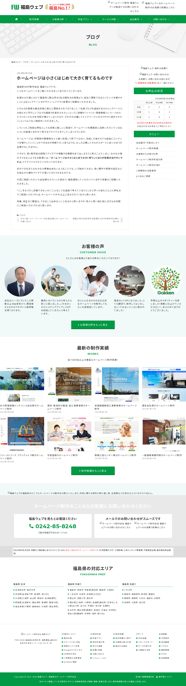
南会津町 (53, 606)
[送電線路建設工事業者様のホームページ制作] (117, 399)
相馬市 (127, 594)
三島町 (25, 598)
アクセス (164, 646)
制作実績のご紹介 (123, 638)
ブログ (23, 215)
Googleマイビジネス (73, 650)
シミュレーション (100, 658)
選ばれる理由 (121, 646)
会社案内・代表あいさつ (147, 142)
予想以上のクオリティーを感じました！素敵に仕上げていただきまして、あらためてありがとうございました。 (165, 305)
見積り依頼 (97, 650)
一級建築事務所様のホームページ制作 (162, 455)
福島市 (73, 589)
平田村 (91, 605)
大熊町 (135, 602)
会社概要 (165, 642)
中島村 (104, 610)
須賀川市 (81, 598)
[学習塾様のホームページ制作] (69, 449)
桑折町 (95, 589)
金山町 (33, 598)
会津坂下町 (27, 594)
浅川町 (98, 605)
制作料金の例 (98, 642)
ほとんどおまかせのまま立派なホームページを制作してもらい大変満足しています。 (92, 304)
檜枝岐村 (36, 606)
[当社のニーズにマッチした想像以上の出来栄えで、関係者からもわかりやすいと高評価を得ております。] (20, 294)
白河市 (73, 610)
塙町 (94, 613)
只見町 (45, 606)
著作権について (165, 676)
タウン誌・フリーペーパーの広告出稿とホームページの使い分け (44, 220)
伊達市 (80, 589)
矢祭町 (88, 613)
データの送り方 (145, 646)
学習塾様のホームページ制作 (62, 455)
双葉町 (127, 602)
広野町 (157, 598)
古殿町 (106, 605)
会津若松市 (20, 589)
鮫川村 (100, 613)
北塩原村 (26, 602)
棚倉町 (80, 613)
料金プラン (83, 19)
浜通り (133, 584)
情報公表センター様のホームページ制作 (115, 455)
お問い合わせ (160, 19)
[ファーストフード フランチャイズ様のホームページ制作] (22, 449)
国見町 (102, 589)
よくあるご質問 (143, 176)
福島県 (16, 584)
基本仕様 (68, 638)
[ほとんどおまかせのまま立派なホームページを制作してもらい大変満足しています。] (93, 294)
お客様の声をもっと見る (93, 324)
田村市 (90, 598)
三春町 (80, 602)
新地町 (144, 594)
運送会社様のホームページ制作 (158, 405)
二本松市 (74, 594)
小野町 (87, 602)
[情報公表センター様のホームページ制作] (117, 449)
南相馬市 (136, 594)
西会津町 (36, 602)
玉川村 (83, 605)
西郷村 (89, 610)
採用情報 (165, 658)
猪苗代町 (53, 602)
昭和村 (40, 598)
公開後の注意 (144, 650)
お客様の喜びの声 (123, 642)
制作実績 (34, 19)
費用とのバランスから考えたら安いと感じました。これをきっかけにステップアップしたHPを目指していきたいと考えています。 (56, 307)
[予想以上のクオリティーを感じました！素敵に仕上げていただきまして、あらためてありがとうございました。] (166, 294)
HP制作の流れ (70, 654)
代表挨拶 (165, 638)
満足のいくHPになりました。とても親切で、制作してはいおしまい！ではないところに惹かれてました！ (129, 305)
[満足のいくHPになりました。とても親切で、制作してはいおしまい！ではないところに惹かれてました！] (129, 294)
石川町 (76, 605)
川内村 (142, 598)
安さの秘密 (97, 646)
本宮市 (82, 594)
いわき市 (128, 589)
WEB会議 (142, 638)
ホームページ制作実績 (147, 148)
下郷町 (28, 606)
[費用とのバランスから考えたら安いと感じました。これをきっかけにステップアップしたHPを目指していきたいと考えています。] (56, 294)
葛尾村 (150, 598)
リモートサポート (145, 642)
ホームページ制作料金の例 (149, 159)
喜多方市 (31, 589)
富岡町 (135, 598)
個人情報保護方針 (146, 676)
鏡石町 (103, 602)
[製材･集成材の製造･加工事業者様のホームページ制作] (69, 399)
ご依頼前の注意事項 (146, 82)
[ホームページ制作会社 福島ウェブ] (36, 634)
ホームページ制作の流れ (148, 165)
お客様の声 (58, 19)
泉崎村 (97, 610)
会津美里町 (50, 598)
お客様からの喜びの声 (147, 153)
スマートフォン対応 (72, 642)
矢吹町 (112, 610)
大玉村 (97, 594)
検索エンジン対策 (71, 646)
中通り (78, 584)
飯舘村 (152, 594)
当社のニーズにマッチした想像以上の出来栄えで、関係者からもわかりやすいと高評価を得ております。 (19, 305)
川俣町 (110, 589)
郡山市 (73, 598)
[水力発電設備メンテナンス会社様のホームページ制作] (22, 399)
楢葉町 (127, 598)
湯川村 (45, 594)
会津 (23, 584)
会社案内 (134, 19)
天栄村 (110, 602)
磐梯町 (45, 602)
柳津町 (37, 594)
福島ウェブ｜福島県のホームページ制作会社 (57, 676)
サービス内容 (109, 19)
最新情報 (165, 650)
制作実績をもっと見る (94, 470)
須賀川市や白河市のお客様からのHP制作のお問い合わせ (96, 220)
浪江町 (142, 602)
